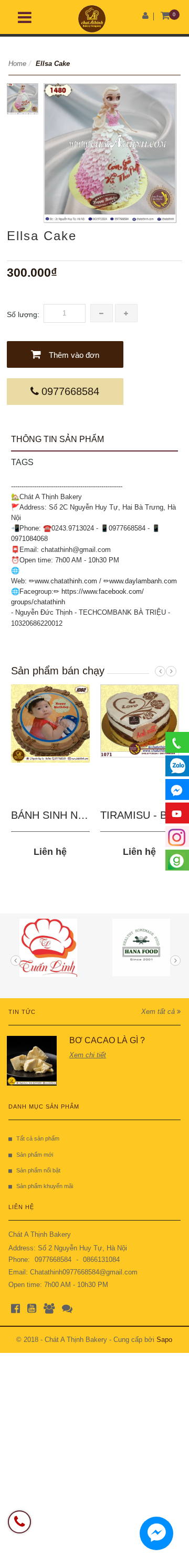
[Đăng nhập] (145, 15)
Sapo (164, 1340)
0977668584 (70, 391)
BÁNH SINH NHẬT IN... (66, 815)
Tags (22, 462)
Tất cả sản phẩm (37, 1138)
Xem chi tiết (87, 1055)
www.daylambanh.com (143, 581)
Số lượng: (23, 314)
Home (17, 63)
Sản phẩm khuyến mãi (44, 1186)
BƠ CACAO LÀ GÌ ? (107, 1040)
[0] (165, 15)
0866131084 (101, 1259)
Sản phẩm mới (34, 1154)
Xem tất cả (159, 1011)
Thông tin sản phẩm (57, 439)
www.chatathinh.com (66, 581)
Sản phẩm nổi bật (38, 1170)
